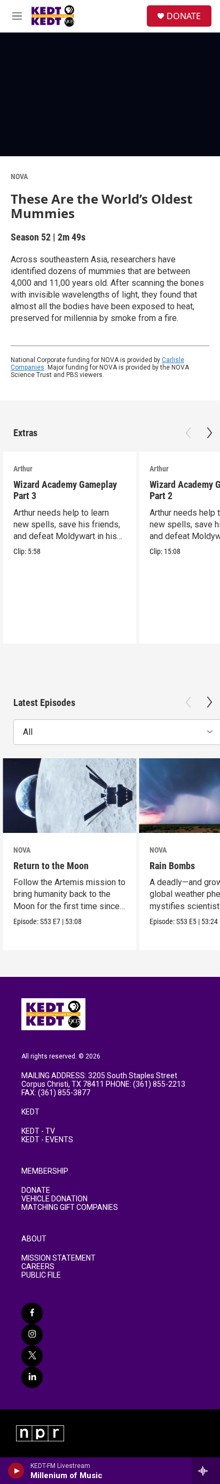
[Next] (209, 433)
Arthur (23, 468)
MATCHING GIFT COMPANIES (69, 1208)
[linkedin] (32, 1377)
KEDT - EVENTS (47, 1140)
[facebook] (32, 1313)
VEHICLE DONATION (54, 1199)
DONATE (184, 16)
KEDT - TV (38, 1131)
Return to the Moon (51, 865)
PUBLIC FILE (41, 1275)
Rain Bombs (172, 865)
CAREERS (37, 1267)
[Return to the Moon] (69, 795)
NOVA (19, 176)
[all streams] (206, 1470)
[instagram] (32, 1334)
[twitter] (32, 1356)
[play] (16, 1470)
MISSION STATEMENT (58, 1258)
